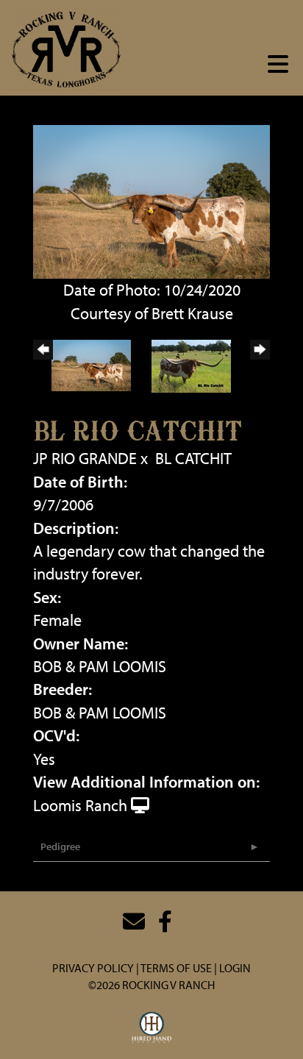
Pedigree (60, 846)
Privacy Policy (93, 967)
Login (235, 967)
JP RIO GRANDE (85, 458)
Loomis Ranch (80, 805)
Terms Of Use (176, 967)
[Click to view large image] (151, 200)
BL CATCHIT (193, 458)
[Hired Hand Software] (152, 1028)
